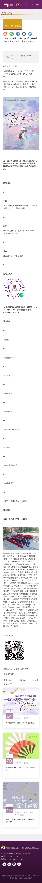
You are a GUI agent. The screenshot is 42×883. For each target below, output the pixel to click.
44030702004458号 (25, 878)
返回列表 (22, 680)
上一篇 (8, 680)
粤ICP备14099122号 (32, 875)
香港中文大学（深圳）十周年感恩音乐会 (20, 723)
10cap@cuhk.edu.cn (14, 859)
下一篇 (34, 680)
